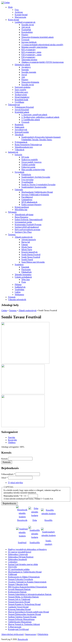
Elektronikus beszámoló (17, 559)
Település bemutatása (23, 274)
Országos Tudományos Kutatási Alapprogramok (27, 582)
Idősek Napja (26, 249)
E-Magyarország (14, 627)
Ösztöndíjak (26, 29)
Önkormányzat (14, 104)
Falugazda (19, 189)
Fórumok (11, 297)
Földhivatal (12, 574)
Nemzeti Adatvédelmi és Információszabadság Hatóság (29, 594)
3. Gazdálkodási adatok (30, 119)
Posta (23, 282)
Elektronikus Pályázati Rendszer (20, 557)
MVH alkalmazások (29, 202)
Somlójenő (22, 542)
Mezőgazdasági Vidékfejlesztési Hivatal (37, 192)
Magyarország (20, 17)
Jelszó (4, 478)
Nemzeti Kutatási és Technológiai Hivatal (24, 604)
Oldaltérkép (43, 634)
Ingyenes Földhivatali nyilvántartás (35, 194)
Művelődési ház (21, 209)
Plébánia (18, 284)
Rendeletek (19, 124)
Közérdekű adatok (22, 112)
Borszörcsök (22, 520)
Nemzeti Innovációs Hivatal (19, 602)
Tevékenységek (21, 94)
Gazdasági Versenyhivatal (18, 607)
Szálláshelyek (20, 287)
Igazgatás (25, 69)
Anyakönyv (26, 67)
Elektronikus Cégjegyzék (18, 554)
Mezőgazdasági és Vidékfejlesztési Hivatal (25, 572)
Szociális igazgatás (28, 72)
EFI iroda (25, 157)
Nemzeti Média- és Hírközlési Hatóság (23, 597)
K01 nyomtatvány (28, 49)
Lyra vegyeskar (27, 179)
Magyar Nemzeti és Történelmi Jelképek (24, 624)
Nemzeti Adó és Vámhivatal (19, 599)
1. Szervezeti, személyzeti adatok (34, 114)
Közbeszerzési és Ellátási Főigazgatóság (24, 577)
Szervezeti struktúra (22, 87)
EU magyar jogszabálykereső (19, 552)
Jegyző (24, 74)
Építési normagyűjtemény (31, 204)
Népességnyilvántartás (30, 82)
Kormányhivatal (21, 14)
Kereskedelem (27, 32)
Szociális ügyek (27, 24)
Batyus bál (25, 242)
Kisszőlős (48, 520)
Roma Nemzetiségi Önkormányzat (28, 144)
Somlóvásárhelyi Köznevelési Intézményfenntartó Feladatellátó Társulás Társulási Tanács (41, 138)
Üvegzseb (25, 39)
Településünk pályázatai (24, 214)
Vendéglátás (19, 289)
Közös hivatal (13, 19)
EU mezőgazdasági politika (18, 569)
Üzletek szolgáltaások (23, 277)
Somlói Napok (27, 259)
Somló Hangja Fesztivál (30, 254)
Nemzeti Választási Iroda (18, 584)
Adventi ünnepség (28, 239)
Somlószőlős (35, 542)
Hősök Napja (26, 247)
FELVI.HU (12, 567)
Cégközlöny (13, 562)
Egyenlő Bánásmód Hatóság (19, 589)
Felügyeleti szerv (21, 92)
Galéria (17, 292)
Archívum (19, 12)
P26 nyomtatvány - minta (31, 54)
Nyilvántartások (21, 142)
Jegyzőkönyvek (21, 129)
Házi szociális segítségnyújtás (33, 169)
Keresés (4, 459)
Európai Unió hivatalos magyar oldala (23, 564)
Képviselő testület (22, 132)
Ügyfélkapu (19, 102)
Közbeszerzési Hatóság (17, 592)
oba (35, 520)
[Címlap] (5, 2)
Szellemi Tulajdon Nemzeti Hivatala (22, 617)
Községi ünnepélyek (29, 252)
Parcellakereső (27, 197)
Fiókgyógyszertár (28, 167)
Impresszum (30, 634)
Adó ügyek (25, 27)
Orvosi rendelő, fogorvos (31, 162)
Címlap (4, 310)
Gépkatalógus (26, 199)
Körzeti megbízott (22, 207)
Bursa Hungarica (21, 217)
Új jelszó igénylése (15, 482)
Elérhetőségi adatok (22, 64)
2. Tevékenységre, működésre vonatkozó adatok (40, 117)
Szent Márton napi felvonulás (33, 262)
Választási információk (17, 299)
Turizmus (12, 234)
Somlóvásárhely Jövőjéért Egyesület (35, 177)
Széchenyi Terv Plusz (23, 232)
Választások (19, 149)
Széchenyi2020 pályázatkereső (27, 227)
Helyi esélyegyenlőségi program (27, 229)
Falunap (24, 244)
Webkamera (19, 294)
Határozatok (19, 127)
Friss (17, 9)
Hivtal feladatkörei (22, 97)
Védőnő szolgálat (28, 164)
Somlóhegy (19, 264)
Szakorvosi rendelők (29, 159)
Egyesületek (19, 172)
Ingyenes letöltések (29, 42)
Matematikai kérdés (12, 496)
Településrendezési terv (24, 147)
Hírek (10, 7)
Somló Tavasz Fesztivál (30, 257)
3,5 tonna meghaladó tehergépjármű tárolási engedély (42, 44)
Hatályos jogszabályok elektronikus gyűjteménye (27, 549)
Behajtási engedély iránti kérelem (34, 47)
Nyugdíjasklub (27, 182)
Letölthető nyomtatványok (25, 22)
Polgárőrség (26, 174)
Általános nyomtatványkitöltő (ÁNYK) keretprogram (42, 62)
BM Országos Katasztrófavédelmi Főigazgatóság (27, 587)
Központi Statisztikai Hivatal (19, 609)
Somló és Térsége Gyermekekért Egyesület (38, 184)
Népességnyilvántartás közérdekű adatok (37, 37)
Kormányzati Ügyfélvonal (18, 629)
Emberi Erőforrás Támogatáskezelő (29, 219)
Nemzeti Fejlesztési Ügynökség (20, 579)
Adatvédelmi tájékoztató (12, 634)
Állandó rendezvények (23, 237)
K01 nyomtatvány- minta (31, 52)
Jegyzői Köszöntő (22, 109)
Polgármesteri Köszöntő (24, 107)
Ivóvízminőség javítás (23, 222)
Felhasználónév (8, 474)
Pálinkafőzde (26, 272)
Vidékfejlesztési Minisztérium (19, 622)
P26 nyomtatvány (28, 57)
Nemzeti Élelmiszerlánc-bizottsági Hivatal (24, 614)
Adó (23, 77)
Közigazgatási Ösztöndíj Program (28, 224)
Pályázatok (12, 212)
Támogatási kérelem (29, 59)
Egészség (18, 154)
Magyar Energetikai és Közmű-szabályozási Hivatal (28, 612)
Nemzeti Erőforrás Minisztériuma (21, 619)
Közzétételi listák (21, 99)
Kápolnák (25, 267)
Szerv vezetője (20, 89)
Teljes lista (25, 279)
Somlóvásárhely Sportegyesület (33, 187)
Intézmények (13, 152)
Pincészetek (26, 269)
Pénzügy (24, 34)
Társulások (19, 134)
